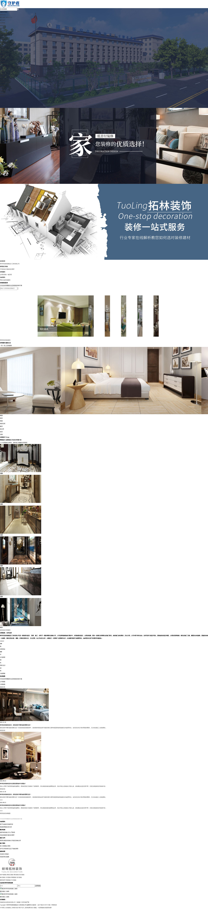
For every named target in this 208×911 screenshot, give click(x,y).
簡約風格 (16, 874)
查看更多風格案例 (5, 340)
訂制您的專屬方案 (16, 440)
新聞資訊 (2, 25)
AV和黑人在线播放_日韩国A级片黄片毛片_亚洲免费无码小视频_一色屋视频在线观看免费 (25, 907)
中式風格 (13, 880)
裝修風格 (2, 23)
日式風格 (8, 877)
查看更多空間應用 (5, 630)
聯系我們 (2, 28)
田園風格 (13, 877)
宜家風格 (8, 880)
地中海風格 (3, 874)
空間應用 (2, 31)
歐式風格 (2, 877)
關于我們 (2, 20)
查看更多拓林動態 (5, 813)
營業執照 (54, 905)
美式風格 (21, 874)
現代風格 (19, 877)
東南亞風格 (10, 874)
